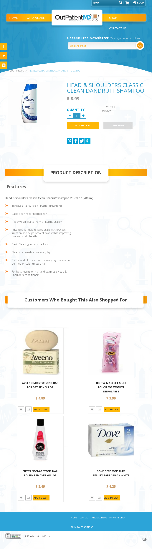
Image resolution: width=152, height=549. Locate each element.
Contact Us (117, 28)
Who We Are (36, 17)
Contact (84, 517)
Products (21, 70)
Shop (113, 17)
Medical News (99, 517)
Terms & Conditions (82, 527)
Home (13, 17)
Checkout (118, 125)
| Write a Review (108, 108)
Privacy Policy (117, 517)
